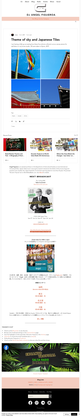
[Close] (79, 414)
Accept (74, 414)
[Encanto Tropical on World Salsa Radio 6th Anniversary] (40, 144)
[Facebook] (30, 403)
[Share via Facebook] (12, 121)
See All (76, 135)
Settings (67, 414)
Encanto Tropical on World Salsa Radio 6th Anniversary (40, 155)
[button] (75, 21)
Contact (35, 392)
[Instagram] (37, 403)
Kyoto (13, 116)
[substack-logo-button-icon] (49, 403)
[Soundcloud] (43, 403)
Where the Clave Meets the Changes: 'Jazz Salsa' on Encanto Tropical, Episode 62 (66, 155)
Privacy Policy (9, 415)
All (35, 385)
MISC (35, 382)
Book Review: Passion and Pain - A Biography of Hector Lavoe (14, 155)
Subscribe (42, 392)
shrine (25, 116)
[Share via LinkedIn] (19, 121)
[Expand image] (25, 64)
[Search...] (50, 396)
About (30, 392)
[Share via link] (23, 121)
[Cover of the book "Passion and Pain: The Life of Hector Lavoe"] (14, 144)
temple (19, 116)
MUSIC (51, 382)
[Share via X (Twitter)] (16, 121)
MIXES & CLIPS (43, 382)
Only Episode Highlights (44, 385)
